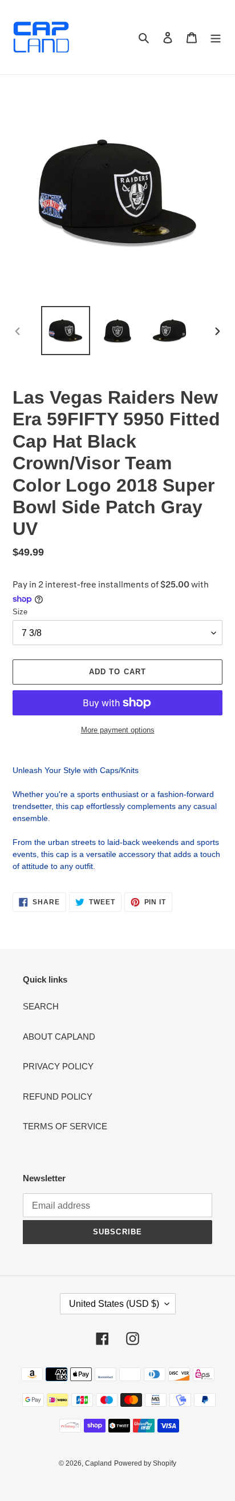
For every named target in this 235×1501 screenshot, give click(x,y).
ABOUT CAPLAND (59, 1036)
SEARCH (41, 1006)
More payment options (118, 730)
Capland (98, 1463)
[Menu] (216, 37)
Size (20, 611)
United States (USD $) (114, 1304)
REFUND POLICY (57, 1096)
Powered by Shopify (145, 1463)
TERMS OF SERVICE (65, 1126)
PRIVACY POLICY (58, 1066)
